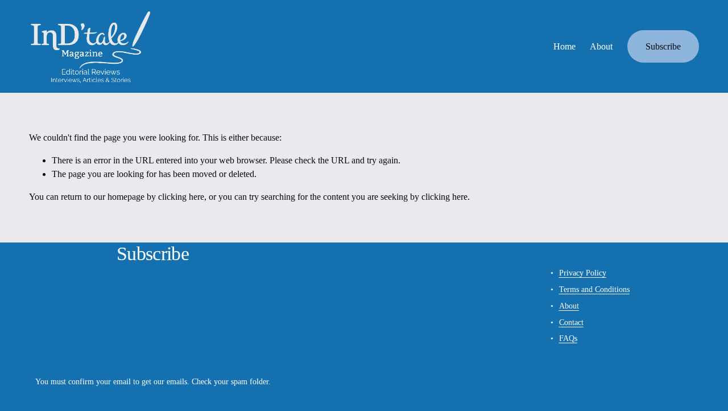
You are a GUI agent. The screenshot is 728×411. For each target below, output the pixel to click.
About (601, 46)
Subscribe (663, 46)
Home (564, 46)
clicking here (181, 197)
